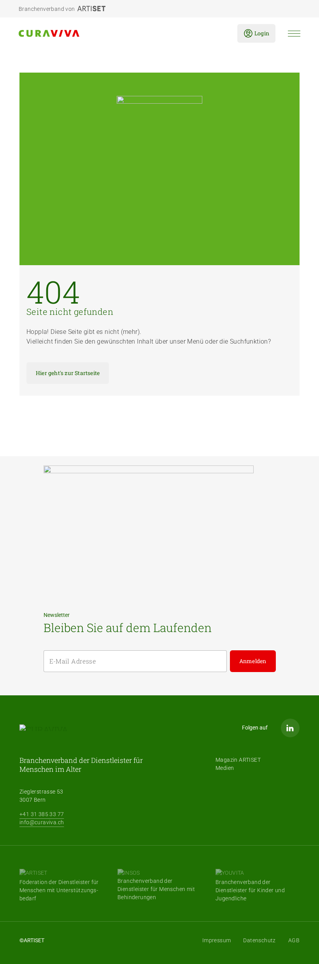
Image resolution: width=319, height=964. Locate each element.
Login (261, 33)
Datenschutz (259, 940)
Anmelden (252, 661)
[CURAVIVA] (122, 33)
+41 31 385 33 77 (41, 814)
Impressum (216, 940)
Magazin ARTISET (238, 760)
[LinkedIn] (290, 728)
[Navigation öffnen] (294, 33)
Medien (225, 768)
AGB (294, 940)
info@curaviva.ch (41, 822)
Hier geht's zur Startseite (68, 373)
